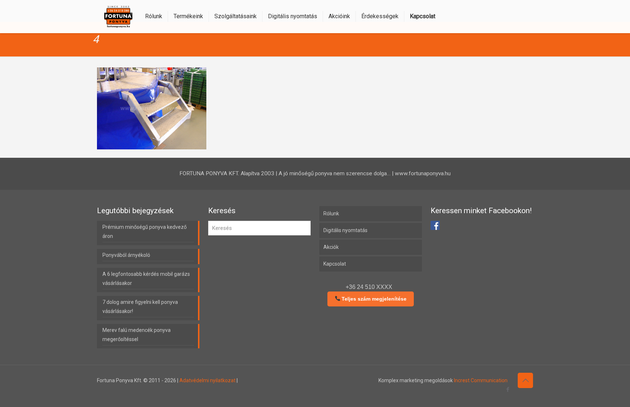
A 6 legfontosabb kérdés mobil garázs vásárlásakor (146, 278)
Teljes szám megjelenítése (373, 299)
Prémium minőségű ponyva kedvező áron (144, 231)
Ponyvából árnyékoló (126, 255)
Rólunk (331, 213)
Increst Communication (481, 380)
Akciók (331, 247)
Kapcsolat (334, 264)
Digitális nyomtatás (345, 230)
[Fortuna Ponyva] (118, 16)
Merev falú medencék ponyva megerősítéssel (136, 334)
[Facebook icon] (507, 389)
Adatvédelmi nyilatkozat (207, 380)
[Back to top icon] (525, 380)
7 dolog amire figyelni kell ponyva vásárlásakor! (140, 306)
